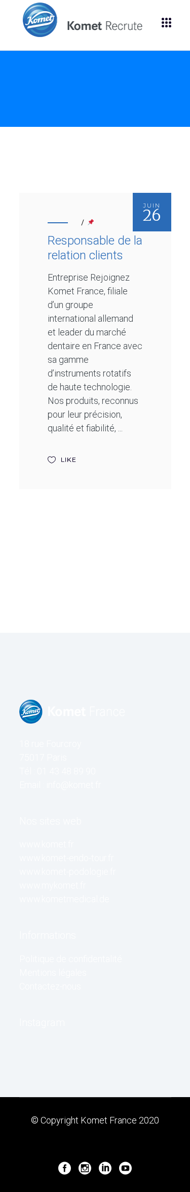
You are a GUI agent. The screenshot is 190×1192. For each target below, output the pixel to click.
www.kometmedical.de (64, 899)
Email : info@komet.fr (60, 784)
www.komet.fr (46, 844)
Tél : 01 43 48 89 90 (57, 771)
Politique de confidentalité (70, 958)
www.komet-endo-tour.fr (66, 858)
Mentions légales (53, 972)
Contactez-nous (50, 986)
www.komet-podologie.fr (67, 871)
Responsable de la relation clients (95, 247)
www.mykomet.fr (52, 885)
